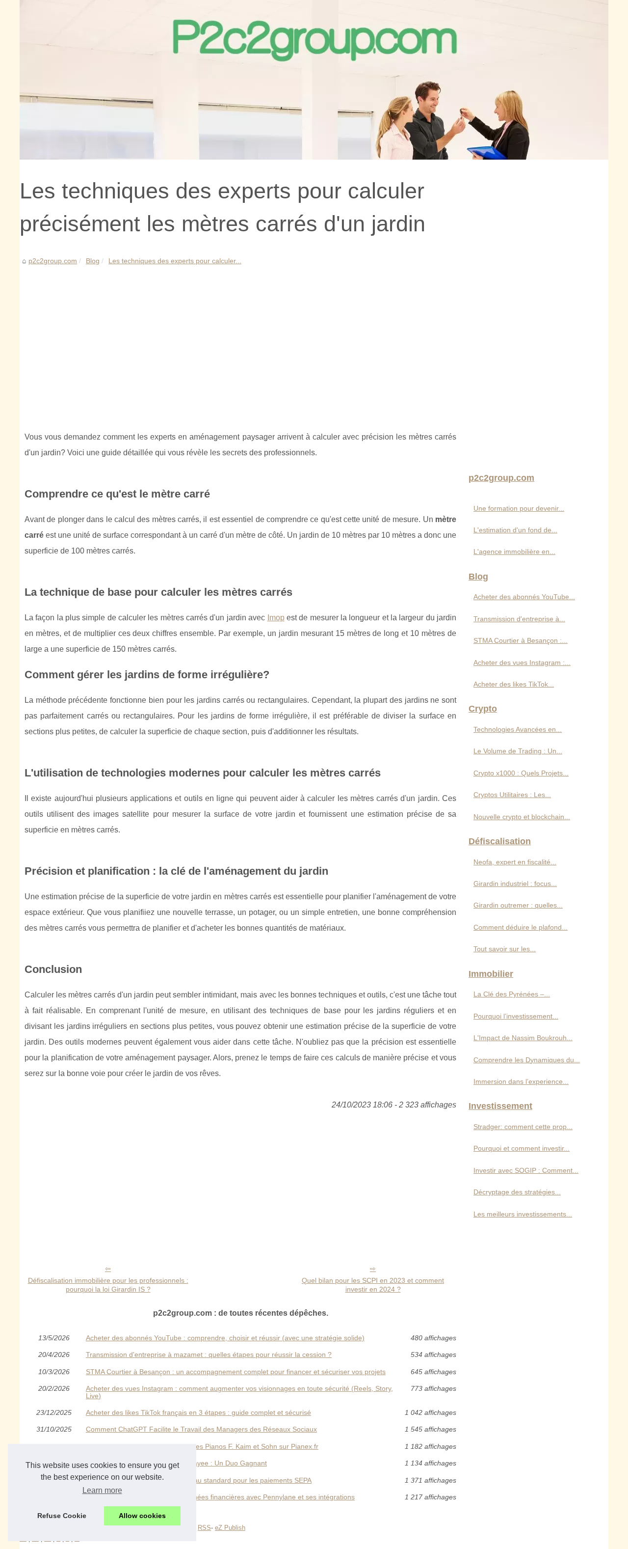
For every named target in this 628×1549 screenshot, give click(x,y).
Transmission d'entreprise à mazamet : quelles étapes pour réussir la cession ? (209, 1354)
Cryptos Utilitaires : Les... (512, 795)
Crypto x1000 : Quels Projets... (521, 773)
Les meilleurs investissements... (522, 1214)
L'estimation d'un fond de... (515, 530)
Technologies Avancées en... (517, 729)
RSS (204, 1527)
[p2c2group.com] (314, 80)
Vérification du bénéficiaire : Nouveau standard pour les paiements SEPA (199, 1480)
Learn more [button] (102, 1490)
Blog (93, 261)
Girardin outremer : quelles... (518, 905)
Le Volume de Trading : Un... (517, 751)
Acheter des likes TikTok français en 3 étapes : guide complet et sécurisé (198, 1412)
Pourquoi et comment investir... (521, 1148)
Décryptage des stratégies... (517, 1192)
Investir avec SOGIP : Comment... (525, 1170)
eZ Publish (230, 1527)
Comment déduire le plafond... (520, 927)
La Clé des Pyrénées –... (511, 994)
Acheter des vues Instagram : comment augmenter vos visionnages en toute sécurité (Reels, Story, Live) (239, 1392)
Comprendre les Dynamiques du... (526, 1060)
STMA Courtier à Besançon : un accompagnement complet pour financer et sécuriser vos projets (236, 1371)
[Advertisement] (240, 341)
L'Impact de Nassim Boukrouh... (523, 1038)
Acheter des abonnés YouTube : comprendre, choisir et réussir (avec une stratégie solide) (225, 1337)
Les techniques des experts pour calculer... (174, 261)
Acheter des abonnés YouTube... (524, 597)
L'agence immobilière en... (514, 551)
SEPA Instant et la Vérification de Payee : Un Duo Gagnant (176, 1463)
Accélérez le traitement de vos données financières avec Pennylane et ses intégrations (220, 1497)
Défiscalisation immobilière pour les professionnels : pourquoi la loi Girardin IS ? (108, 1285)
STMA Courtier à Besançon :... (520, 640)
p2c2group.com (52, 261)
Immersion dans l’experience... (521, 1081)
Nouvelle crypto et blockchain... (521, 817)
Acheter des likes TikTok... (513, 684)
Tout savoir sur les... (504, 949)
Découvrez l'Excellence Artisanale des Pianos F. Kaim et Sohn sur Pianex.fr (202, 1446)
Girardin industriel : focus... (515, 883)
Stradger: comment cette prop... (523, 1127)
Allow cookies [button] (142, 1516)
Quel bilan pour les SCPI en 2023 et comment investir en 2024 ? (373, 1285)
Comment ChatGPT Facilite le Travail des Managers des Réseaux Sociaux (201, 1429)
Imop (276, 617)
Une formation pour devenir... (518, 508)
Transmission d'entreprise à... (519, 619)
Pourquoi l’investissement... (515, 1016)
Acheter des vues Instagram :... (522, 662)
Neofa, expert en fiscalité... (514, 862)
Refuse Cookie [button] (61, 1516)
